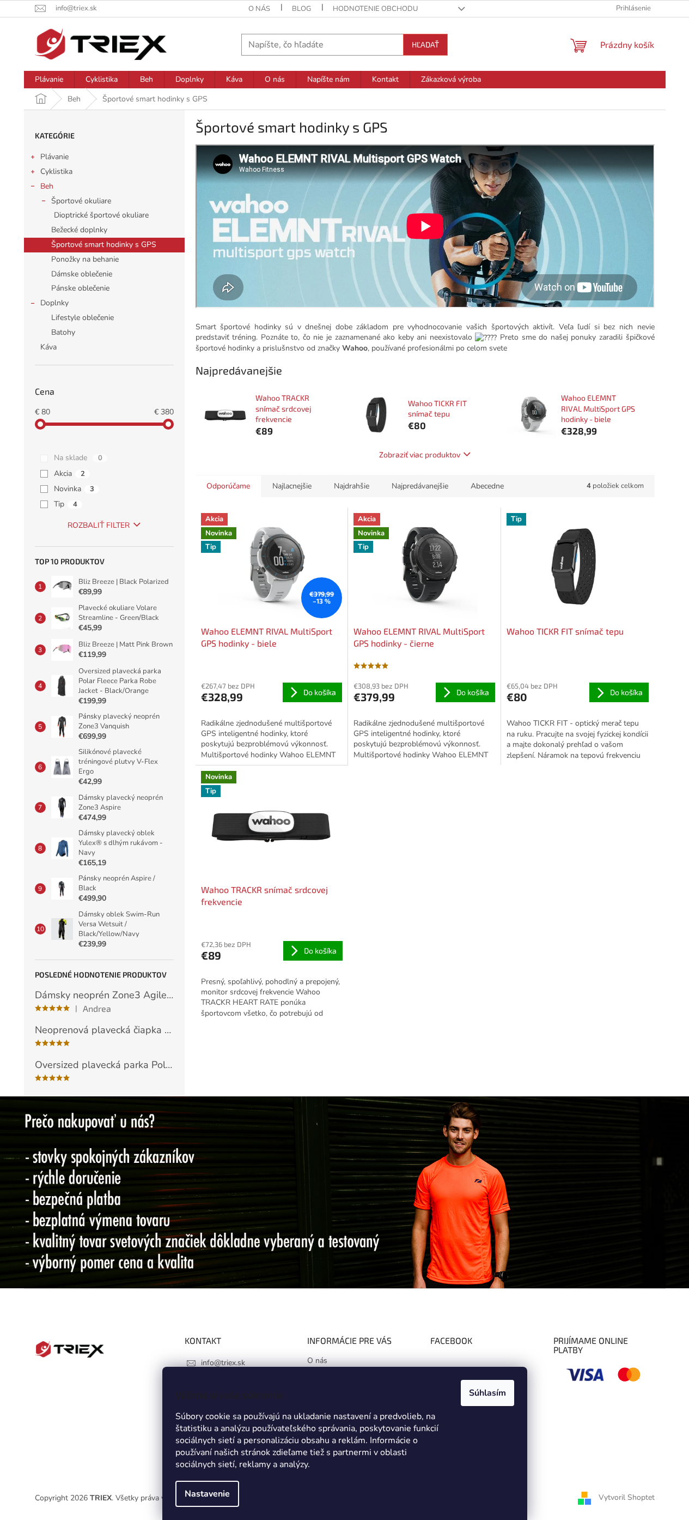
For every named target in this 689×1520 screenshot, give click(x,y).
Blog (301, 9)
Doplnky (54, 303)
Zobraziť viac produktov (419, 454)
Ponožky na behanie (85, 259)
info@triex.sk (223, 1363)
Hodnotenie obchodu (375, 9)
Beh (46, 186)
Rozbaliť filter (99, 525)
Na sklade (78, 458)
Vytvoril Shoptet (627, 1497)
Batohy (63, 332)
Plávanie (54, 157)
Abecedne (487, 486)
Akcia (69, 473)
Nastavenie (207, 1494)
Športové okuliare (81, 201)
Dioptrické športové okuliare (101, 215)
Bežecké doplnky (79, 230)
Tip (65, 504)
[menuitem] (49, 79)
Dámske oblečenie (81, 274)
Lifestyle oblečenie (82, 317)
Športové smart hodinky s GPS (103, 244)
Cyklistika (56, 171)
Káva (48, 347)
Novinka (74, 489)
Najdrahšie (351, 486)
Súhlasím (487, 1393)
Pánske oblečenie (80, 288)
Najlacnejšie (292, 486)
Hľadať (425, 44)
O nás (259, 9)
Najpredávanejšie (420, 486)
